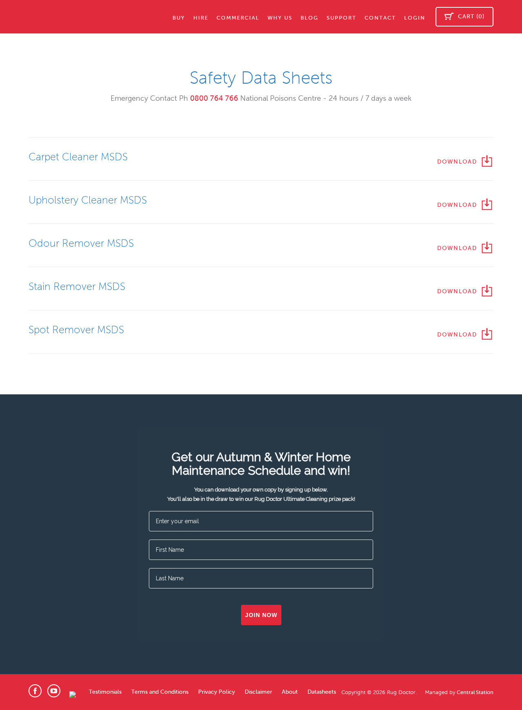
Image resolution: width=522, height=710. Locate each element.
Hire (200, 18)
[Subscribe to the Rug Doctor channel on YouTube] (53, 692)
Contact (380, 18)
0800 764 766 (214, 98)
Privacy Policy (216, 692)
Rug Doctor (65, 16)
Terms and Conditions (159, 692)
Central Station (475, 692)
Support (341, 18)
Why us (280, 18)
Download (457, 162)
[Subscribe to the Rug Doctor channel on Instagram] (72, 695)
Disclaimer (258, 692)
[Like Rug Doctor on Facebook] (35, 692)
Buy (179, 18)
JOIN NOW (261, 615)
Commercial (238, 18)
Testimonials (105, 692)
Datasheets (321, 692)
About (290, 692)
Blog (310, 18)
